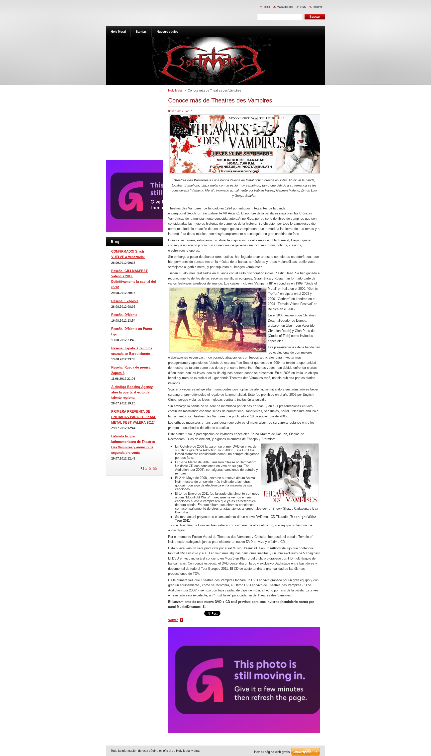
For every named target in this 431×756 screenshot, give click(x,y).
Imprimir (318, 6)
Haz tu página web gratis (272, 752)
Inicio (267, 6)
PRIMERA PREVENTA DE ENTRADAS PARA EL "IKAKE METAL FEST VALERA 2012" (133, 417)
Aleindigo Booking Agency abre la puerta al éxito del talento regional (132, 392)
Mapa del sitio (285, 6)
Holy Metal (175, 90)
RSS (303, 6)
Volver (173, 620)
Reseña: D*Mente (124, 315)
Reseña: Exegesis (124, 301)
